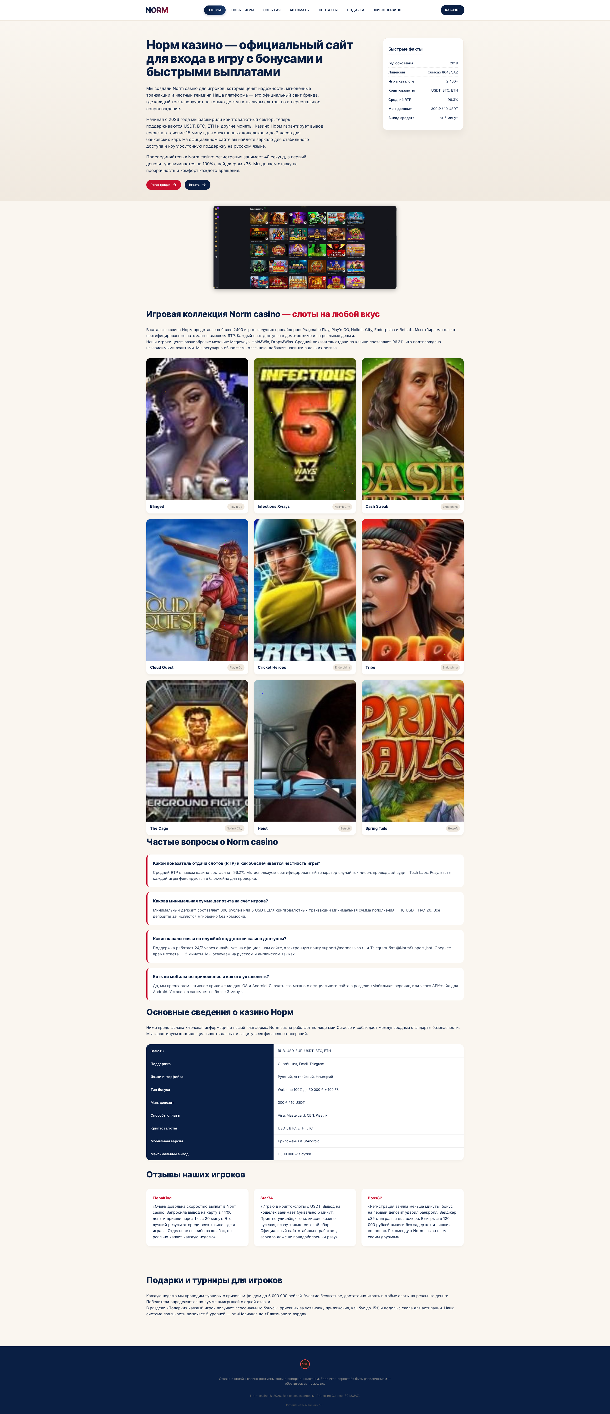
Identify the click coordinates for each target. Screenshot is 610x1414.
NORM (157, 10)
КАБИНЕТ (452, 10)
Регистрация (160, 184)
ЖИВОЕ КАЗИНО (388, 10)
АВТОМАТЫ (300, 10)
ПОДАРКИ (355, 10)
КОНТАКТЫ (328, 10)
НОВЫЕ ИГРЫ (242, 10)
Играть (194, 184)
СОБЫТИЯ (271, 10)
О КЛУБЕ (215, 10)
